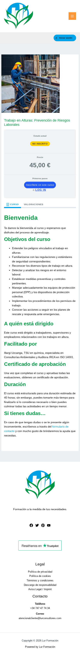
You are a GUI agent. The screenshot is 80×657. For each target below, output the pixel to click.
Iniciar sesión (65, 38)
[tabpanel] (40, 326)
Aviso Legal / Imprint (40, 589)
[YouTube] (48, 525)
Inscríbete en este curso (40, 185)
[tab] (12, 204)
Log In (40, 189)
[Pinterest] (43, 525)
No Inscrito (40, 144)
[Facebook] (31, 525)
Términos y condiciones (40, 580)
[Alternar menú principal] (72, 16)
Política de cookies (40, 576)
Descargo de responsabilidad (40, 584)
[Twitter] (37, 525)
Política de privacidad (40, 571)
